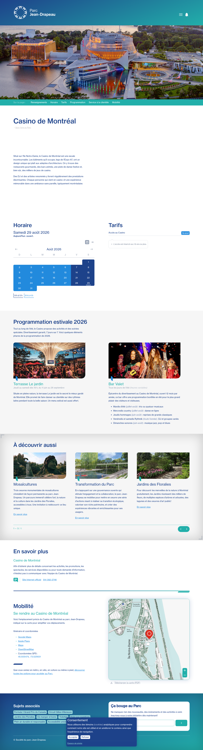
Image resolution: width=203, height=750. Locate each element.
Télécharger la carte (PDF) (127, 682)
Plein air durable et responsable (29, 721)
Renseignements (39, 102)
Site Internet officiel (31, 579)
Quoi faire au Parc (23, 127)
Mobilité (116, 102)
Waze (20, 645)
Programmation (77, 102)
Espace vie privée (74, 743)
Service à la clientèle (99, 102)
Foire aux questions (80, 717)
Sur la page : (19, 102)
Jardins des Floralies (24, 717)
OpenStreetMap (26, 649)
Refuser (85, 737)
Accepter (73, 737)
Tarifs (64, 102)
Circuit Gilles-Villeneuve (60, 712)
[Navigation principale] (181, 15)
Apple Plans (24, 641)
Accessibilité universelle (59, 721)
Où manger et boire (46, 717)
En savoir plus (20, 514)
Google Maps (24, 637)
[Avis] (187, 15)
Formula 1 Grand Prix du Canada (30, 712)
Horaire (54, 102)
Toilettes (63, 717)
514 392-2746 (50, 579)
